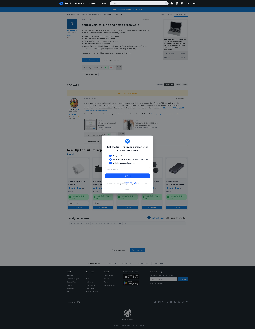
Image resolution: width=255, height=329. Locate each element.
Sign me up (127, 176)
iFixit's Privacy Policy (132, 183)
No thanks (127, 189)
